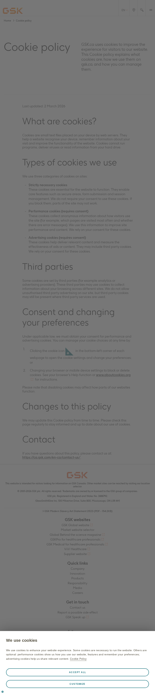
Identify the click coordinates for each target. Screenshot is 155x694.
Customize (77, 684)
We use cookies (21, 640)
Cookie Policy (78, 658)
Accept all (77, 672)
